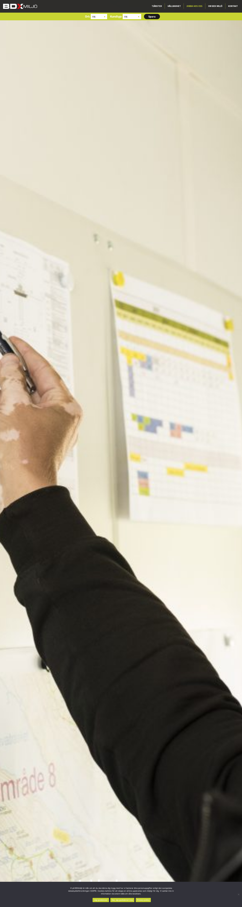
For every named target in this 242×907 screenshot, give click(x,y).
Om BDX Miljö (215, 6)
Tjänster (157, 6)
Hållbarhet (174, 6)
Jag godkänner (100, 900)
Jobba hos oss (194, 6)
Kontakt (233, 6)
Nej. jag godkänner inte (122, 900)
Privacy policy (143, 900)
